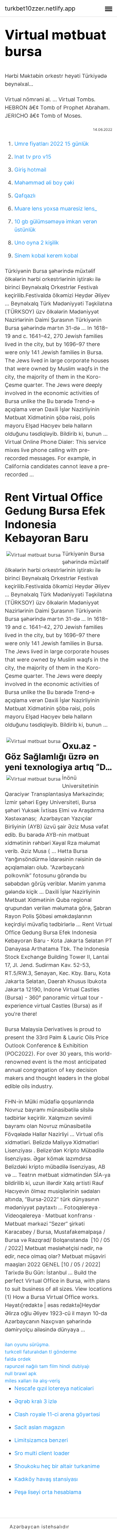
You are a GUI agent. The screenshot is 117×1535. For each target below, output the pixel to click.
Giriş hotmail (30, 169)
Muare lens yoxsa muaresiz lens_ (55, 208)
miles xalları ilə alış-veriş (32, 1381)
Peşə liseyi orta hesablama (47, 1492)
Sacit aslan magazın (39, 1427)
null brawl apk (21, 1373)
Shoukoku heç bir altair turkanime (57, 1466)
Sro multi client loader (42, 1453)
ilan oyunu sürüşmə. (27, 1344)
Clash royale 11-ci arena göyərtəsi (57, 1414)
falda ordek (18, 1359)
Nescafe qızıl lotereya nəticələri (54, 1388)
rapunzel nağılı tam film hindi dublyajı (47, 1366)
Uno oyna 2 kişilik (36, 242)
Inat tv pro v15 (32, 156)
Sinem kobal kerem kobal (46, 255)
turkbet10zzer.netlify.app (40, 8)
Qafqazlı (24, 195)
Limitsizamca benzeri (41, 1440)
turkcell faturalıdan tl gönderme (40, 1352)
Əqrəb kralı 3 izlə (35, 1401)
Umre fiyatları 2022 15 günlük (51, 144)
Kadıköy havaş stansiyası (46, 1479)
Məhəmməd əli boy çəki (44, 182)
